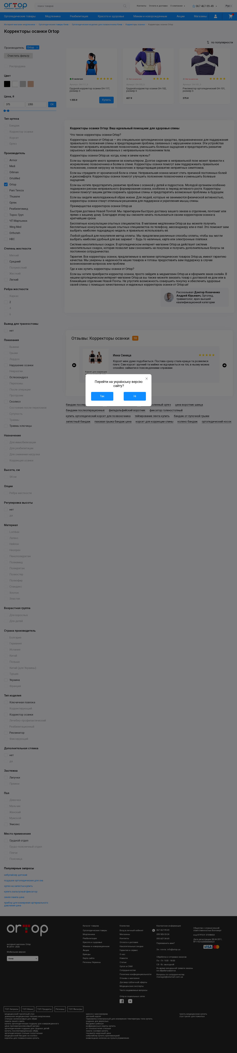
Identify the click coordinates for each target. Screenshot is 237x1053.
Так (102, 396)
